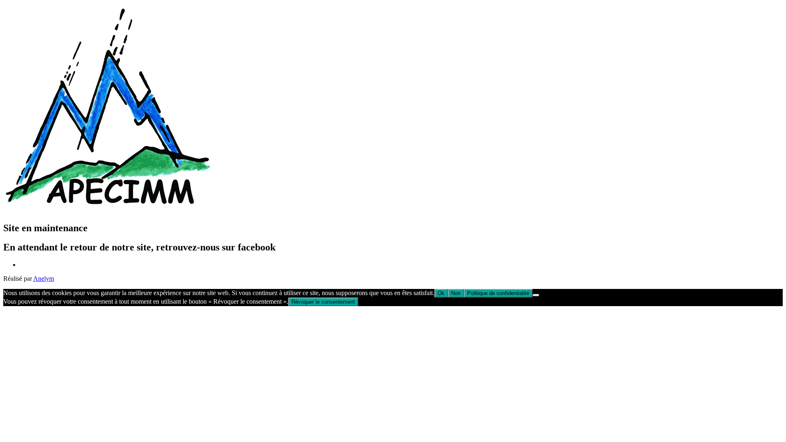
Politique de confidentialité (498, 293)
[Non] (536, 295)
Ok (441, 293)
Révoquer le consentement (323, 302)
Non (456, 293)
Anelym (43, 278)
